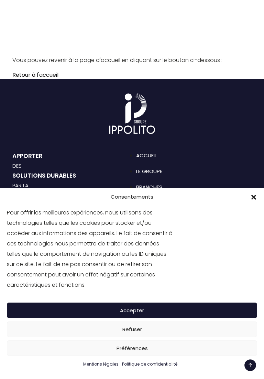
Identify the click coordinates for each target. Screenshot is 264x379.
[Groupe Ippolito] (36, 15)
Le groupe (149, 171)
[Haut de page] (250, 365)
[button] (253, 196)
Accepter (132, 310)
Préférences (132, 348)
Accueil (146, 155)
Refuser (132, 329)
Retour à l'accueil (35, 75)
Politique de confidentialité (149, 364)
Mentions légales (101, 364)
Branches (149, 187)
